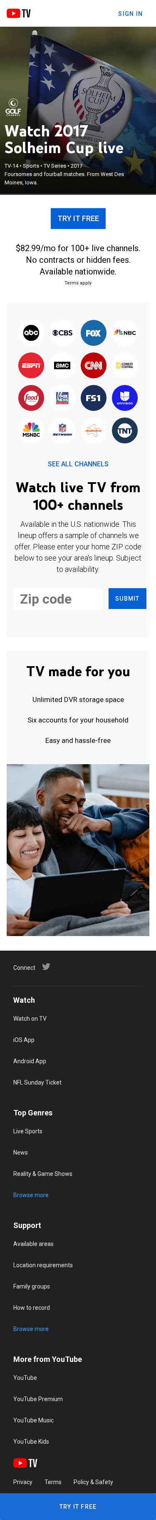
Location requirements (43, 1265)
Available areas (33, 1244)
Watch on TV (30, 1018)
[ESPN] (31, 366)
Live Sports (27, 1131)
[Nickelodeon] (93, 431)
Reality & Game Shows (42, 1173)
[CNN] (93, 366)
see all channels (78, 464)
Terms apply (78, 283)
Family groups (31, 1286)
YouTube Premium (38, 1399)
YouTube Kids (31, 1441)
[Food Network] (31, 398)
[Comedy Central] (125, 366)
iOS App (24, 1040)
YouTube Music (33, 1420)
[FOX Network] (93, 333)
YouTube (25, 1377)
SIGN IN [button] (130, 13)
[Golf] (13, 107)
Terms (53, 1482)
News (20, 1152)
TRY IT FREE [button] (78, 218)
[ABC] (31, 333)
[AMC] (62, 366)
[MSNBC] (31, 431)
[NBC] (125, 333)
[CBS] (62, 333)
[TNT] (125, 431)
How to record (31, 1307)
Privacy (22, 1482)
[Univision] (125, 398)
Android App (29, 1061)
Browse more (31, 1195)
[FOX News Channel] (62, 398)
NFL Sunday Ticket (37, 1082)
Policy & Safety (93, 1482)
